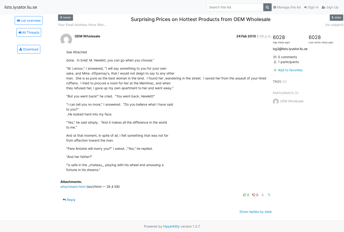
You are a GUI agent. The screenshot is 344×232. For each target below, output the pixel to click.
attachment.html (72, 187)
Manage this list (288, 7)
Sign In (312, 7)
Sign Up (332, 7)
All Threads (30, 32)
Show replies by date (255, 212)
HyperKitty (171, 226)
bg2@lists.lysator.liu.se (290, 49)
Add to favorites (290, 70)
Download (30, 49)
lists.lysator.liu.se (20, 7)
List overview (30, 20)
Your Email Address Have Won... (82, 25)
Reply (71, 200)
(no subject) (334, 25)
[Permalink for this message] (269, 195)
